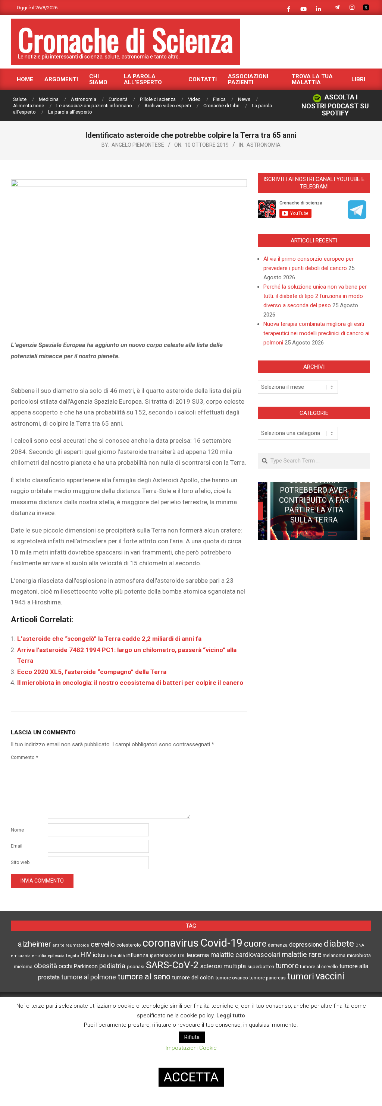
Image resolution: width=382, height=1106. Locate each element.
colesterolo (128, 945)
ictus (99, 955)
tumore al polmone (88, 977)
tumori (300, 976)
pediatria (112, 966)
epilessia (56, 955)
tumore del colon (193, 977)
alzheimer (34, 944)
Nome (17, 830)
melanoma (334, 955)
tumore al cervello (319, 966)
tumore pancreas (268, 978)
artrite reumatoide (71, 945)
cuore (255, 944)
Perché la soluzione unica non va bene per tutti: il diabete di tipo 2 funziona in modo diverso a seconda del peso (315, 296)
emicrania (21, 955)
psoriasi (135, 966)
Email (16, 846)
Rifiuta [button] (192, 1037)
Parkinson (86, 966)
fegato (72, 955)
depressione (305, 944)
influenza (137, 955)
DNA (360, 945)
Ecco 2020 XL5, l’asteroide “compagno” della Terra (91, 672)
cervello (103, 944)
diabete (339, 943)
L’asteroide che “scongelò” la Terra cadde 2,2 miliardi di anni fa (109, 638)
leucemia (198, 955)
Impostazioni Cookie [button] (191, 1048)
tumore (287, 966)
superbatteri (260, 966)
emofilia (39, 955)
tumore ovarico (231, 978)
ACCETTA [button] (191, 1077)
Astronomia (264, 145)
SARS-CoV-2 (172, 964)
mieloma (23, 966)
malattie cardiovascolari (245, 955)
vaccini (330, 976)
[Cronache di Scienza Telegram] (357, 216)
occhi (65, 966)
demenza (278, 945)
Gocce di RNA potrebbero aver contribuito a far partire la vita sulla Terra (314, 500)
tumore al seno (144, 976)
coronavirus (171, 943)
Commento (24, 757)
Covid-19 (221, 943)
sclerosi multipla (223, 966)
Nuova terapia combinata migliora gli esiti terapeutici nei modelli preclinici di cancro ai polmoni (316, 333)
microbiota (359, 955)
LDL (181, 955)
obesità (45, 966)
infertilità (116, 955)
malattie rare (301, 954)
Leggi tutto (230, 1015)
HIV (86, 955)
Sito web (20, 862)
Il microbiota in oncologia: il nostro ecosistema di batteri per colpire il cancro (130, 682)
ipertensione (163, 955)
